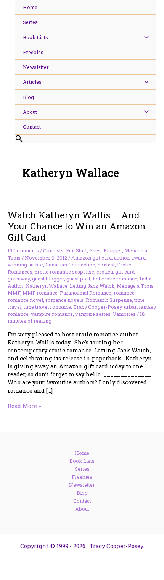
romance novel (25, 300)
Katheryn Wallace (47, 286)
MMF (14, 293)
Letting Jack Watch (92, 286)
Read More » (24, 406)
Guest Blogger (105, 250)
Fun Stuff (76, 250)
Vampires (124, 314)
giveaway (19, 279)
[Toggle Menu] (144, 37)
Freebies (82, 477)
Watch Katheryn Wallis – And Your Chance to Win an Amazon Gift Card (77, 226)
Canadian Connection (70, 264)
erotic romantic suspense (64, 272)
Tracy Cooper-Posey (97, 307)
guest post (78, 279)
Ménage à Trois (135, 286)
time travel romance (47, 307)
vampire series (93, 314)
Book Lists (82, 461)
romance (124, 293)
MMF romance (40, 293)
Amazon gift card (91, 258)
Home (82, 453)
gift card (125, 272)
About (82, 509)
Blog (82, 493)
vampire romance (52, 314)
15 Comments (23, 250)
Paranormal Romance (85, 293)
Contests (53, 250)
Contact (82, 501)
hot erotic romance (115, 279)
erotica (104, 272)
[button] (85, 139)
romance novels (64, 300)
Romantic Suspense (109, 300)
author (121, 258)
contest (106, 264)
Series (82, 469)
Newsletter (82, 485)
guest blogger (48, 279)
